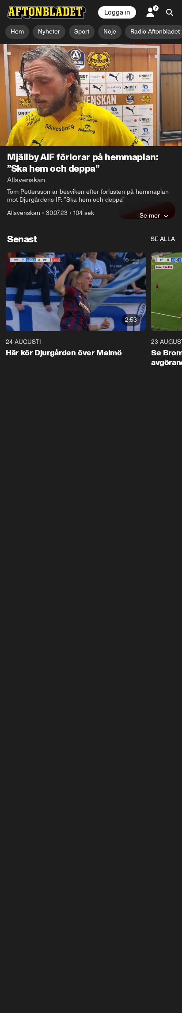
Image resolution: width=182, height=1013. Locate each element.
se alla (163, 239)
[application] (91, 95)
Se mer (150, 215)
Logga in (117, 12)
